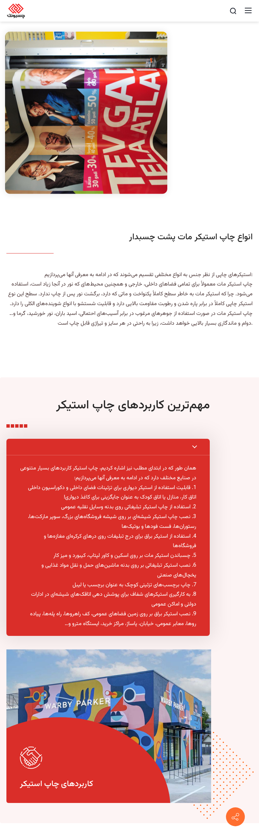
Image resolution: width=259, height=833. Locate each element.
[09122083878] (235, 816)
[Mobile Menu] (248, 11)
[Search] (233, 11)
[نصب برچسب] (16, 11)
